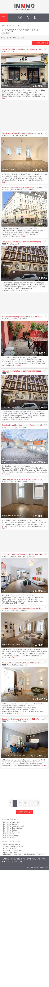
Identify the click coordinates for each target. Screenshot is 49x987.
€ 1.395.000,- (39, 755)
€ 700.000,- (40, 224)
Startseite (5, 25)
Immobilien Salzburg (10, 830)
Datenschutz (26, 859)
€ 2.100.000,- (39, 461)
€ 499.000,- (40, 645)
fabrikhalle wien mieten (11, 844)
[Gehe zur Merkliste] (27, 18)
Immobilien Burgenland (11, 822)
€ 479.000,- (40, 699)
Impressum (36, 859)
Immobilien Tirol (9, 834)
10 (34, 803)
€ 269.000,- (40, 516)
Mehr (4, 98)
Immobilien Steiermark (11, 832)
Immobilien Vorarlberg (11, 836)
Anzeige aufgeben (18, 862)
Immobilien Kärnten (10, 824)
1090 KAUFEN (15, 25)
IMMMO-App (6, 862)
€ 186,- (42, 278)
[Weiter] (38, 803)
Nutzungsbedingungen (11, 859)
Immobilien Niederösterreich (13, 826)
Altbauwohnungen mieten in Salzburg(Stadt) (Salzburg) (23, 854)
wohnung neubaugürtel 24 (13, 846)
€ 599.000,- (40, 85)
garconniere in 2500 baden (13, 850)
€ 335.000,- (40, 169)
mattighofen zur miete (11, 852)
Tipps (44, 859)
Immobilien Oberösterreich (13, 828)
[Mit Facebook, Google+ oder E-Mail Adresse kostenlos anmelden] (35, 18)
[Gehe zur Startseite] (24, 10)
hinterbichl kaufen (10, 848)
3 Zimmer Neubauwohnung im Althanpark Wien (25, 554)
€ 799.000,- (40, 353)
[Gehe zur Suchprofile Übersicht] (20, 18)
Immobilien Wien (9, 838)
